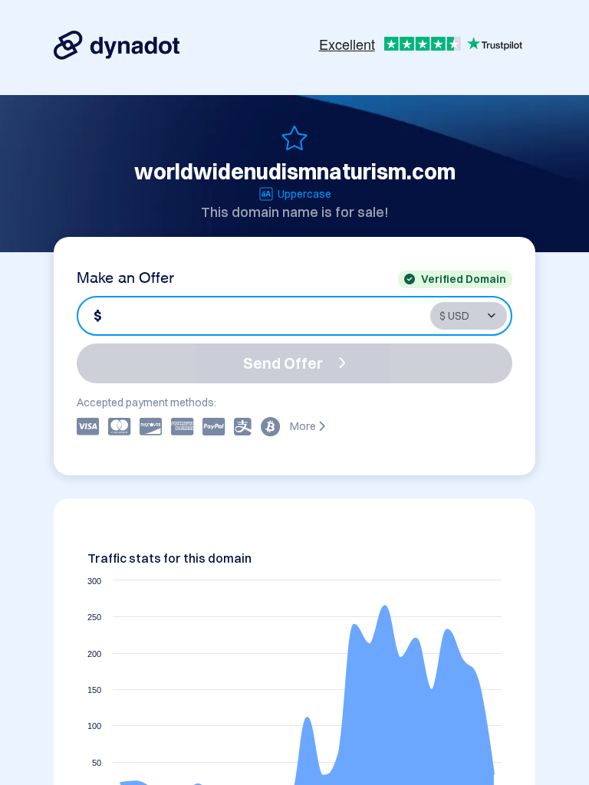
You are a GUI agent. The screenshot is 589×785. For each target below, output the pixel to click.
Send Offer (283, 363)
